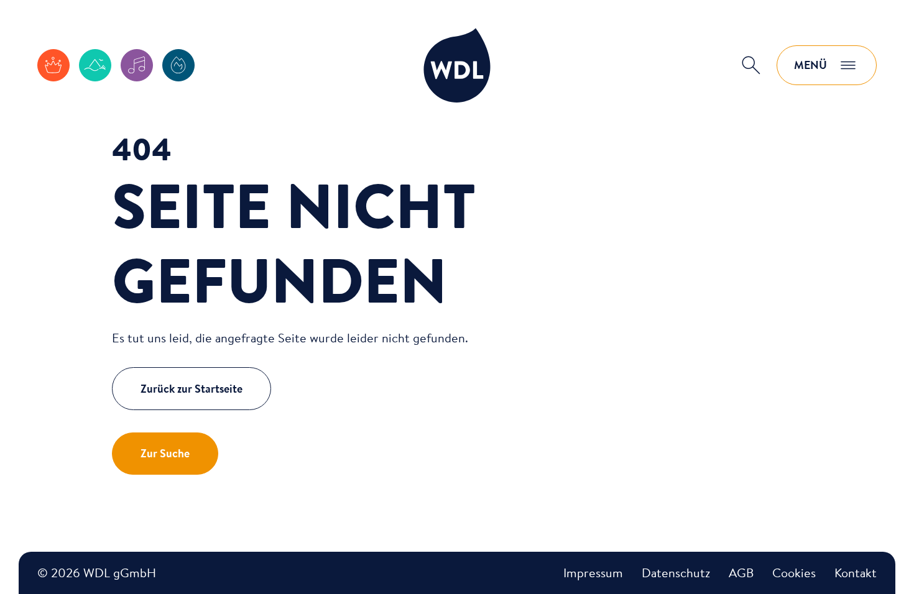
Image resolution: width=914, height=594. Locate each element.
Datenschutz (676, 573)
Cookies (794, 573)
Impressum (593, 573)
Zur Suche (165, 453)
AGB (741, 573)
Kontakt (855, 573)
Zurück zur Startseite (191, 388)
